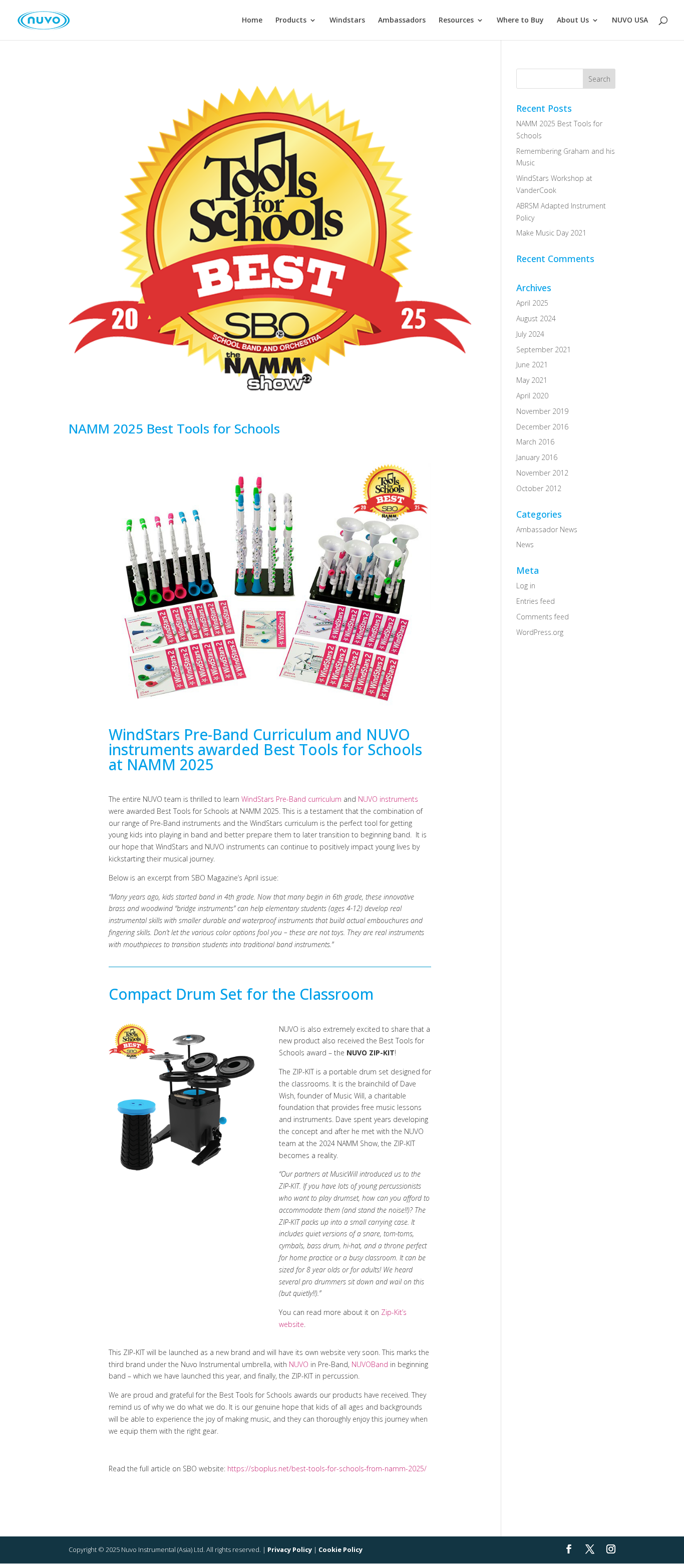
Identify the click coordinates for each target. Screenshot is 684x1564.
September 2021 (543, 349)
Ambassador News (546, 529)
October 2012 (538, 488)
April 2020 (532, 395)
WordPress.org (539, 632)
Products (290, 21)
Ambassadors (402, 21)
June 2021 (532, 364)
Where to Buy (520, 21)
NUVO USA (630, 21)
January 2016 (536, 457)
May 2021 (531, 380)
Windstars (347, 21)
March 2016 (535, 441)
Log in (525, 585)
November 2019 (542, 411)
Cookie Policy (340, 1549)
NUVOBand (370, 1364)
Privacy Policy (289, 1549)
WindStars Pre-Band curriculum (291, 799)
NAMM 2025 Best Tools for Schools (174, 428)
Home (252, 21)
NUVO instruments (388, 799)
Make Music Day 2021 (551, 233)
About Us (573, 21)
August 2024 (536, 318)
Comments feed (542, 616)
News (525, 544)
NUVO (298, 1364)
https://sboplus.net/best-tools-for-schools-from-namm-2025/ (327, 1468)
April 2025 (532, 303)
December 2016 (542, 426)
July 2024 (530, 334)
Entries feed (535, 601)
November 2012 (542, 473)
